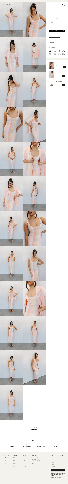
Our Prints (14, 462)
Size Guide (4, 465)
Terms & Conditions (5, 463)
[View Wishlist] (62, 5)
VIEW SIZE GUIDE (62, 24)
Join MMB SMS (25, 466)
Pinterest (24, 462)
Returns (4, 459)
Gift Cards (14, 463)
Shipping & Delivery (6, 460)
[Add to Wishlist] (63, 31)
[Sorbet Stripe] (52, 22)
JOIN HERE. (52, 475)
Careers (14, 466)
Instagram (24, 457)
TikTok (23, 459)
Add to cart (55, 30)
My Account (4, 466)
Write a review (34, 429)
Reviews (14, 465)
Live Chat (33, 463)
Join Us (58, 470)
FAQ (3, 462)
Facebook (24, 460)
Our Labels (14, 460)
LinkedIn (24, 463)
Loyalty (24, 465)
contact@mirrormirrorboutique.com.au (38, 461)
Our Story (14, 457)
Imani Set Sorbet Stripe (59, 72)
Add (64, 67)
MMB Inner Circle (16, 459)
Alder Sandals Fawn (58, 81)
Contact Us (4, 457)
